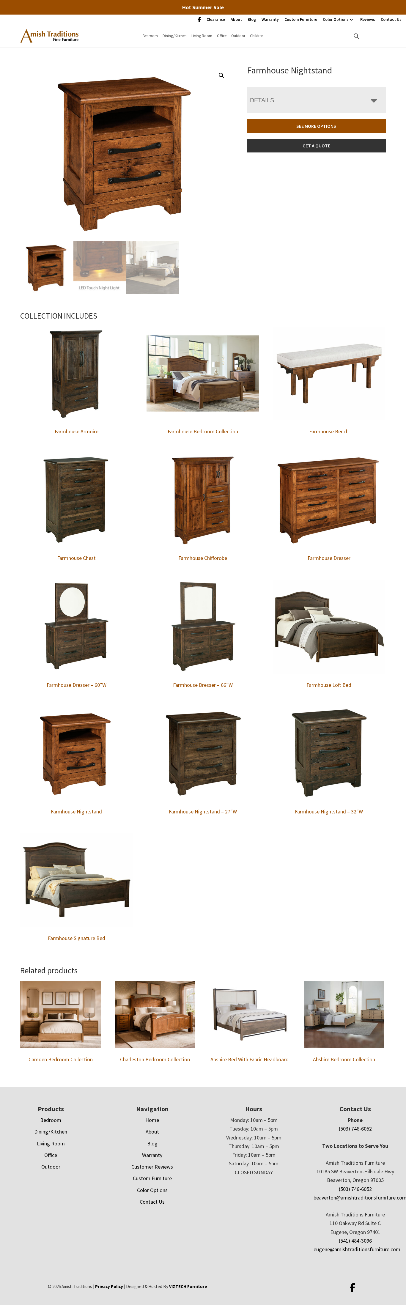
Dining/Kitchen (175, 35)
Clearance (216, 19)
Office (221, 35)
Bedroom (150, 35)
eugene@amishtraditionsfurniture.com (357, 1249)
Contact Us (391, 19)
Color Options (336, 19)
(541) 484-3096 (355, 1240)
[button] (221, 75)
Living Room (201, 35)
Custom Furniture (300, 19)
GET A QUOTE (316, 146)
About (236, 19)
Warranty (270, 19)
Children (256, 35)
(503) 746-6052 (355, 1128)
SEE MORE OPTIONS (316, 126)
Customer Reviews (152, 1166)
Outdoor (238, 35)
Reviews (367, 19)
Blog (252, 19)
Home (152, 1120)
